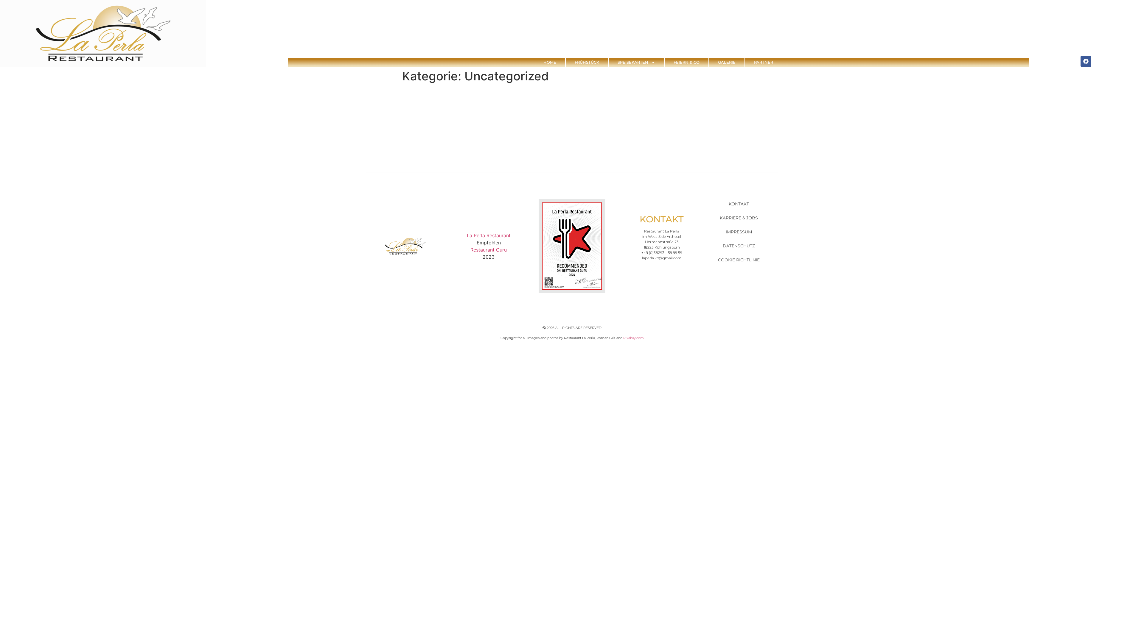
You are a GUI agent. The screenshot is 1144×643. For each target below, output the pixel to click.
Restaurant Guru (488, 250)
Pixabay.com (633, 338)
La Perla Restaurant (489, 235)
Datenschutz (739, 246)
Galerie (727, 62)
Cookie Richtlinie (739, 260)
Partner (763, 62)
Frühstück (587, 62)
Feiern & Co (687, 62)
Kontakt (739, 204)
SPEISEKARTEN (633, 62)
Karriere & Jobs (739, 218)
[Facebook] (1086, 61)
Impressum (739, 232)
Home (549, 62)
